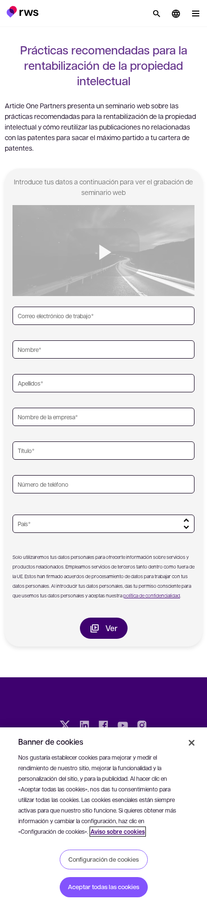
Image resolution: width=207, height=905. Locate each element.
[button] (22, 11)
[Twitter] (65, 726)
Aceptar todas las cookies (103, 886)
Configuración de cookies (103, 859)
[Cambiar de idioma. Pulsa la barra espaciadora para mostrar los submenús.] (176, 13)
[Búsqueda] (156, 13)
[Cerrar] (191, 742)
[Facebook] (103, 726)
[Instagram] (142, 726)
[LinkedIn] (84, 726)
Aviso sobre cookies (118, 831)
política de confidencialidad (151, 595)
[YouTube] (122, 726)
